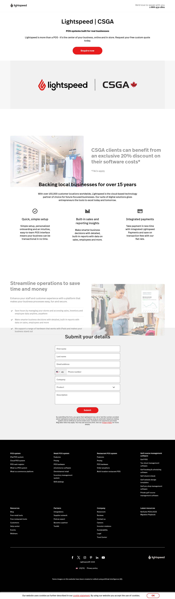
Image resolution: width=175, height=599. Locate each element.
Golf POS (144, 459)
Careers (100, 523)
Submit (87, 410)
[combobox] (61, 372)
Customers (14, 523)
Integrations (58, 512)
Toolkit (56, 526)
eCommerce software (62, 468)
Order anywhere (103, 468)
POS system (15, 453)
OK (153, 595)
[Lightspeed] (21, 5)
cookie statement (81, 595)
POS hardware (59, 464)
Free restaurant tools (18, 519)
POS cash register (17, 464)
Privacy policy (92, 568)
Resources (14, 508)
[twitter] (78, 557)
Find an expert (59, 519)
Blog (12, 512)
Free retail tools (16, 515)
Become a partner (61, 523)
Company (101, 508)
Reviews (100, 515)
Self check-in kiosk (147, 476)
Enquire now (87, 50)
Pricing (56, 461)
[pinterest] (90, 557)
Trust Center (102, 537)
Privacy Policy (107, 423)
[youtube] (103, 557)
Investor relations (104, 526)
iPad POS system (17, 457)
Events (13, 530)
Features (57, 457)
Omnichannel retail (61, 471)
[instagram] (84, 557)
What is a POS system (18, 468)
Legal (99, 533)
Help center (15, 526)
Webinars (14, 533)
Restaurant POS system (107, 453)
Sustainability (102, 530)
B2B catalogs (59, 482)
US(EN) (82, 568)
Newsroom (101, 512)
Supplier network (60, 515)
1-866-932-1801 (157, 7)
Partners (57, 508)
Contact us (101, 519)
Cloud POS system (17, 461)
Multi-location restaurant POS (108, 471)
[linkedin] (97, 557)
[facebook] (72, 557)
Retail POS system (61, 453)
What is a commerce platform (21, 471)
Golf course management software (151, 454)
